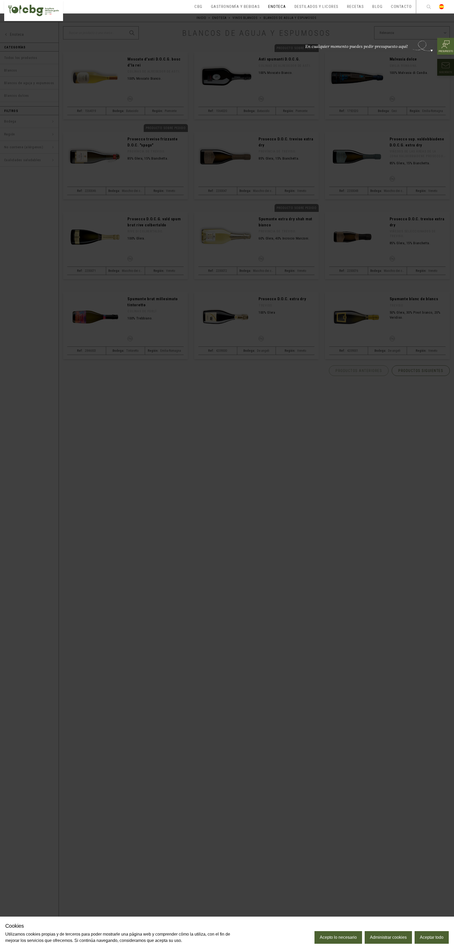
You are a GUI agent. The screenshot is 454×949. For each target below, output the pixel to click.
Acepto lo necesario (338, 937)
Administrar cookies (388, 937)
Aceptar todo (431, 937)
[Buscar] (428, 6)
